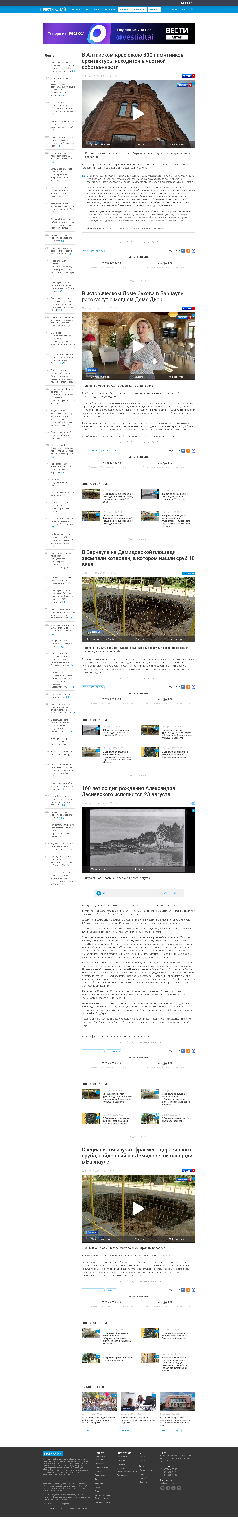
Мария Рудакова (102, 869)
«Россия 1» (143, 1456)
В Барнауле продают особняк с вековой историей (177, 1119)
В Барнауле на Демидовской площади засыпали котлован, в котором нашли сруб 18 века (118, 498)
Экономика (100, 1475)
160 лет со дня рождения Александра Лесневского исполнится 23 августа (175, 496)
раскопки (111, 1290)
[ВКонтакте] (182, 3)
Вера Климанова (102, 377)
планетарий (167, 1430)
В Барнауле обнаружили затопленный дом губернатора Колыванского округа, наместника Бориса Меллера (176, 520)
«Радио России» (146, 1470)
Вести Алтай (178, 144)
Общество (139, 144)
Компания (110, 9)
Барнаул (178, 639)
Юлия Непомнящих (102, 144)
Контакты (121, 1464)
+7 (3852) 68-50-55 (168, 1469)
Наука (97, 1487)
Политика (99, 1471)
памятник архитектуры (93, 251)
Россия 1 (125, 9)
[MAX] (194, 3)
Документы (122, 1475)
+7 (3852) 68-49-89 (168, 1475)
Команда (121, 1460)
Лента (49, 56)
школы (86, 1430)
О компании (122, 1456)
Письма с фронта (102, 1502)
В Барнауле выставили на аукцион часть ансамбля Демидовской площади (175, 754)
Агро (97, 1479)
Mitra (84, 1509)
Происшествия (101, 1467)
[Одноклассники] (186, 3)
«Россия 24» (144, 1460)
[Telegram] (190, 3)
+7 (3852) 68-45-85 (168, 1472)
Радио (96, 9)
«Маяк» (142, 1474)
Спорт (97, 1491)
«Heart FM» (143, 1482)
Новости (76, 9)
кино (178, 1430)
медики (125, 1430)
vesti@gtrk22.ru (167, 1483)
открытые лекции (90, 451)
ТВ (87, 9)
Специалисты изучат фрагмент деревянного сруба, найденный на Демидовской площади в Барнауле (118, 519)
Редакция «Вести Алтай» (102, 639)
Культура (139, 869)
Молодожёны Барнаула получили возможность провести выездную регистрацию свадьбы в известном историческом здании (175, 1364)
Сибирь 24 (139, 9)
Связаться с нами (177, 9)
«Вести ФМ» (144, 1478)
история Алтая (113, 1051)
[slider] (104, 893)
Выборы (154, 9)
